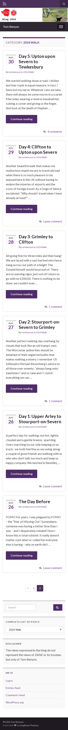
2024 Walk (28, 72)
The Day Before (34, 501)
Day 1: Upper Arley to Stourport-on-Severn (40, 419)
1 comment (55, 306)
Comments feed (15, 695)
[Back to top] (59, 721)
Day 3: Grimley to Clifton (36, 239)
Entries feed (13, 687)
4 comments (54, 131)
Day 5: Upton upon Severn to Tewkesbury (37, 61)
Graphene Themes (29, 725)
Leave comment (52, 221)
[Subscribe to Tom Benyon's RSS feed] (4, 3)
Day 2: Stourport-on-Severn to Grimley (39, 324)
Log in (9, 680)
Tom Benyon (11, 26)
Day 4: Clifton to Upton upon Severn (38, 149)
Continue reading (21, 119)
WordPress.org (15, 702)
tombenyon (15, 72)
